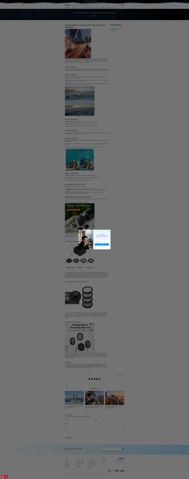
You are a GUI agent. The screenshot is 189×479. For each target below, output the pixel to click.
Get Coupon (102, 244)
